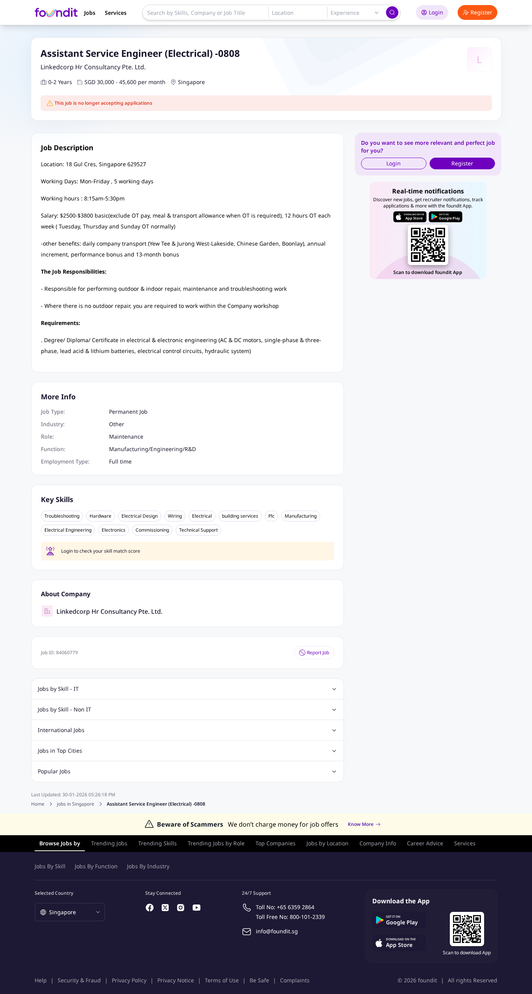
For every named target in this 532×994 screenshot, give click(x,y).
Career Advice (425, 843)
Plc (271, 516)
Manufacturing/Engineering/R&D (152, 449)
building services (240, 516)
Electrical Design (140, 516)
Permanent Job (128, 411)
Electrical (202, 516)
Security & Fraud (79, 980)
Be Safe (259, 980)
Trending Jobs (109, 843)
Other (116, 424)
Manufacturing (301, 516)
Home (37, 804)
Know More (360, 824)
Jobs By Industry (148, 866)
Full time (120, 461)
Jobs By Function (96, 866)
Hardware (100, 516)
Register (481, 12)
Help (41, 980)
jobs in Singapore (75, 804)
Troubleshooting (61, 516)
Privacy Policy (129, 980)
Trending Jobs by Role (216, 843)
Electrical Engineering (68, 530)
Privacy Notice (175, 980)
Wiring (175, 516)
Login (436, 12)
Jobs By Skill (50, 866)
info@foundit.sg (277, 931)
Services (116, 12)
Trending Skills (157, 843)
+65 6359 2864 (295, 907)
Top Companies (275, 843)
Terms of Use (222, 980)
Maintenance (126, 436)
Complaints (295, 980)
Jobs (89, 12)
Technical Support (198, 530)
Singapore (191, 82)
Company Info (377, 843)
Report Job (318, 652)
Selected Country (54, 893)
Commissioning (152, 530)
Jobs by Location (328, 843)
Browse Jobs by (59, 843)
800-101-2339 (307, 916)
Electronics (113, 530)
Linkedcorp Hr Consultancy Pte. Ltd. (93, 67)
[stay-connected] (150, 907)
